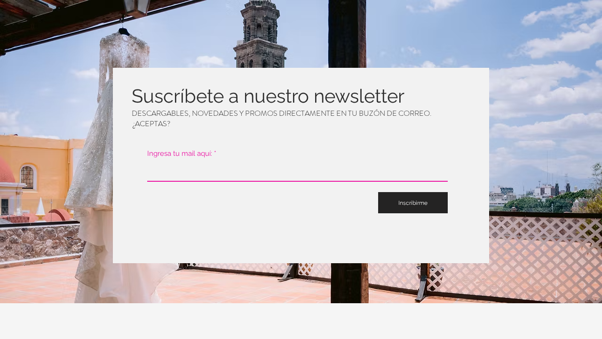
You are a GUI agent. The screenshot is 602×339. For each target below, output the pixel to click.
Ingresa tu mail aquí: (179, 153)
